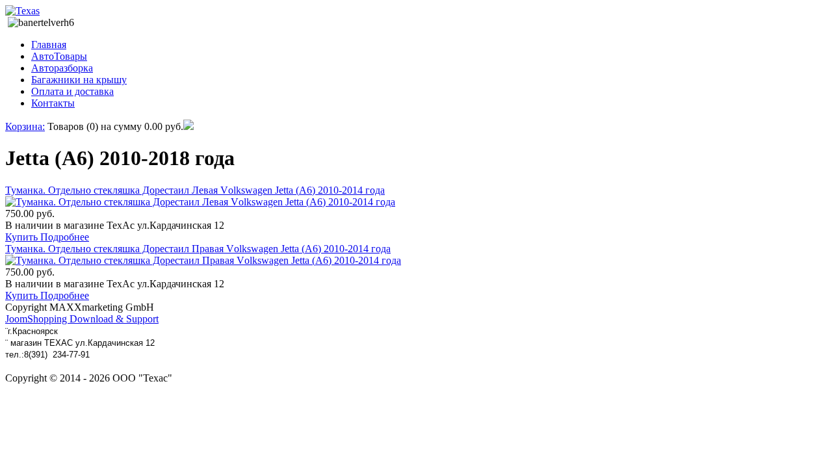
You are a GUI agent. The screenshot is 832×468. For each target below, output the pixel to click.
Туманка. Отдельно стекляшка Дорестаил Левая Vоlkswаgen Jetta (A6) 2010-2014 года (195, 190)
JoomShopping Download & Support (82, 318)
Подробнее (64, 236)
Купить (22, 236)
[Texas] (22, 10)
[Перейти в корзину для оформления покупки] (188, 126)
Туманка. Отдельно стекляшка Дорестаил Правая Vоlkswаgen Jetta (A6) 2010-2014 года (198, 248)
